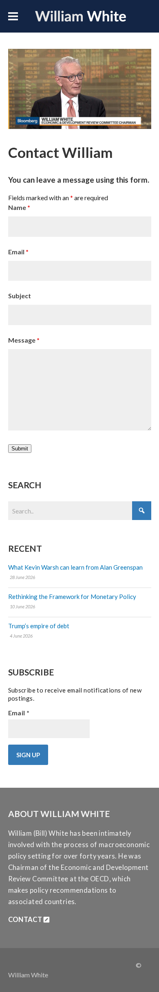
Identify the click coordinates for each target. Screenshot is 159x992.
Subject (19, 295)
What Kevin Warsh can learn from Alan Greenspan (75, 567)
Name (19, 207)
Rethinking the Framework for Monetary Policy (72, 596)
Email (18, 252)
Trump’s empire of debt (38, 625)
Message (24, 340)
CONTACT (26, 920)
